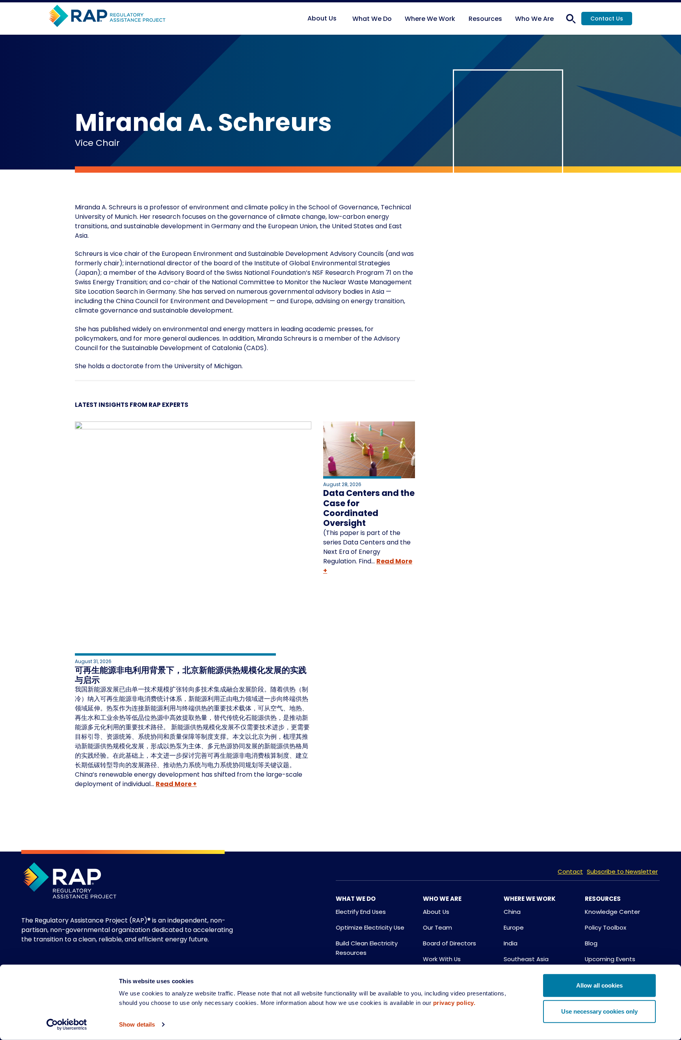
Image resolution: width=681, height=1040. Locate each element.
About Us (436, 912)
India (510, 943)
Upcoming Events (610, 959)
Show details (137, 1024)
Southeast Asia (526, 959)
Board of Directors (449, 943)
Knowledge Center (612, 912)
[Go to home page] (107, 16)
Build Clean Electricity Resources (367, 948)
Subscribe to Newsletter (622, 871)
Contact (570, 871)
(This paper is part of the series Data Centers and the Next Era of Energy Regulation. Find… (367, 547)
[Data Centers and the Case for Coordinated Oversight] (369, 451)
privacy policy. (454, 1002)
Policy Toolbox (605, 927)
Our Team (437, 927)
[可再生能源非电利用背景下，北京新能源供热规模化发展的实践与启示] (193, 539)
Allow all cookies (599, 985)
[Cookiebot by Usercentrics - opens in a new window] (66, 1025)
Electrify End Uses (361, 912)
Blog (591, 943)
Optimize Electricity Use (370, 927)
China (512, 912)
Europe (514, 927)
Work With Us (442, 959)
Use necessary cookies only (599, 1011)
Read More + (176, 783)
